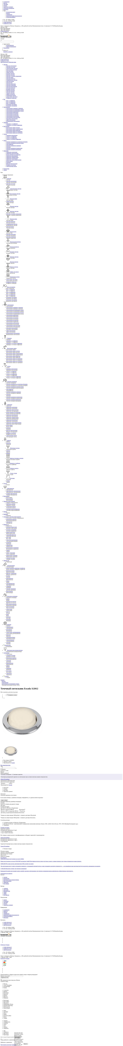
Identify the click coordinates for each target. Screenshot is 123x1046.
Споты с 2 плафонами (11, 138)
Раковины (8, 668)
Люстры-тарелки (10, 91)
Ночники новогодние (11, 527)
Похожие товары (7, 848)
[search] (1, 40)
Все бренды (6, 895)
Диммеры (8, 586)
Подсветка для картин (11, 105)
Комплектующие (10, 570)
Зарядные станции (10, 504)
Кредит (8, 13)
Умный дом (6, 560)
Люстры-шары (9, 71)
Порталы (8, 634)
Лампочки (5, 150)
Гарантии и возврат (8, 7)
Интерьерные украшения (12, 547)
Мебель (9, 440)
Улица (4, 140)
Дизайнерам (9, 14)
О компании (6, 1)
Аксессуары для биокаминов (13, 632)
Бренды (5, 3)
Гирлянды (8, 542)
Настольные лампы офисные (13, 130)
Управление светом (11, 95)
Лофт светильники (10, 120)
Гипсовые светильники (12, 118)
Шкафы (8, 453)
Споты (5, 134)
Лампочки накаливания (12, 156)
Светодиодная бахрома (11, 540)
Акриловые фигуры (11, 534)
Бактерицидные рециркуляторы (15, 650)
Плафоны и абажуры (11, 98)
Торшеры (5, 122)
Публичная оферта (10, 17)
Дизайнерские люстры (11, 80)
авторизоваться (10, 45)
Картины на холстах (11, 601)
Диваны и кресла (14, 468)
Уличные (8, 147)
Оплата (5, 5)
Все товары (6, 883)
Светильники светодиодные (13, 117)
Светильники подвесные (12, 114)
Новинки (5, 514)
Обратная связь (12, 62)
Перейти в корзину (8, 51)
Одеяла (8, 480)
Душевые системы (10, 655)
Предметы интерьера (12, 596)
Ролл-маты (8, 670)
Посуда (8, 611)
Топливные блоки (10, 637)
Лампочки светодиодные (12, 153)
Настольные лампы (12, 348)
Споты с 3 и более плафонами (13, 139)
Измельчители (9, 663)
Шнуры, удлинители (11, 573)
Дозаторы (8, 660)
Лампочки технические (12, 158)
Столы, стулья (13, 473)
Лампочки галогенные (11, 152)
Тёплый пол (9, 522)
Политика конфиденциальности (14, 16)
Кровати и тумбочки (15, 463)
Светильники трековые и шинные (14, 108)
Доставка (5, 4)
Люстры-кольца (10, 81)
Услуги (5, 483)
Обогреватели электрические (13, 491)
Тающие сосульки (10, 558)
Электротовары (11, 565)
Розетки (8, 575)
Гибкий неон (9, 545)
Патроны (8, 162)
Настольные (6, 126)
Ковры (7, 599)
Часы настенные (10, 606)
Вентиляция (6, 496)
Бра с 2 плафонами (10, 102)
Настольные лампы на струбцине (14, 132)
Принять (25, 1043)
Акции (5, 170)
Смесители (9, 673)
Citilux (4, 893)
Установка (5, 901)
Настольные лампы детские (13, 127)
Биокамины (9, 629)
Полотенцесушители (11, 519)
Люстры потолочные (11, 65)
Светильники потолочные (12, 116)
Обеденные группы (15, 448)
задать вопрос (4, 800)
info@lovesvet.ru (4, 62)
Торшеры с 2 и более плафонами (14, 125)
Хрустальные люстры (11, 69)
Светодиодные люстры (12, 68)
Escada (13, 762)
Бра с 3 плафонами (10, 103)
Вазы (7, 614)
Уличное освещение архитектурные (15, 143)
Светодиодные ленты (11, 166)
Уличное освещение (12, 381)
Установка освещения (8, 8)
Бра (4, 99)
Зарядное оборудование (9, 501)
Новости (5, 911)
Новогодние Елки (10, 532)
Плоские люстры (10, 73)
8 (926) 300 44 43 (5, 31)
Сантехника (6, 652)
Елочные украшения (11, 529)
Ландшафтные (9, 144)
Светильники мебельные (12, 112)
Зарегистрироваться (11, 46)
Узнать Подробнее (5, 779)
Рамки (7, 581)
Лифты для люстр (10, 94)
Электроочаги (9, 627)
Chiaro (4, 892)
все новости (3, 857)
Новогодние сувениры (11, 555)
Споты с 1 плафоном (11, 136)
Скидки (7, 676)
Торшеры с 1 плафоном (12, 123)
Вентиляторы (9, 498)
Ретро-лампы (9, 161)
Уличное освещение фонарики (13, 149)
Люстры (5, 64)
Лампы (8, 550)
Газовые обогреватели (11, 493)
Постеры (8, 617)
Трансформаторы (10, 583)
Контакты (5, 9)
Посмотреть (6, 47)
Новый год (6, 524)
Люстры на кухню (10, 67)
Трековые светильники (11, 135)
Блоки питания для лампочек (13, 154)
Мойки (8, 665)
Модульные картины (11, 604)
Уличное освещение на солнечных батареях (16, 141)
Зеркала (8, 450)
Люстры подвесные (11, 85)
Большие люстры (10, 89)
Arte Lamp (5, 889)
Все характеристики (5, 765)
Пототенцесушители (11, 658)
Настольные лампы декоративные (14, 129)
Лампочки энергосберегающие (13, 159)
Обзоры (5, 912)
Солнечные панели (11, 506)
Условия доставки (5, 827)
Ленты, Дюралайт (10, 552)
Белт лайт (8, 537)
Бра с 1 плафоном (10, 100)
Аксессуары (9, 609)
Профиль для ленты (11, 165)
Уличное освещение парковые (13, 145)
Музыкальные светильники (13, 121)
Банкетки (8, 443)
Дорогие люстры (10, 92)
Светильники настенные (12, 113)
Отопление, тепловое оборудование (12, 516)
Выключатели (9, 578)
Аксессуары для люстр (11, 96)
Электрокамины (10, 640)
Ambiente (5, 888)
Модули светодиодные (11, 163)
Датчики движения (11, 588)
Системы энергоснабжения (13, 509)
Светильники (6, 107)
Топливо (8, 642)
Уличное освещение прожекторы (14, 148)
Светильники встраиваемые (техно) (15, 111)
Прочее (5, 511)
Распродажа (6, 168)
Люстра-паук (9, 82)
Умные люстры (10, 72)
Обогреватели (10, 488)
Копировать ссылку (12, 695)
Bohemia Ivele (6, 891)
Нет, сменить (6, 29)
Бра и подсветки (11, 287)
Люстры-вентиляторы (11, 86)
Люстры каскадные (11, 83)
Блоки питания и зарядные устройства (15, 568)
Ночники (8, 619)
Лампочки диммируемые (12, 157)
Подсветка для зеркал (11, 104)
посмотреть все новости (6, 873)
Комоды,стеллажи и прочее (16, 458)
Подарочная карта (10, 12)
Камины (9, 624)
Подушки (12, 478)
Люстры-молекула (10, 78)
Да (1, 29)
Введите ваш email (5, 976)
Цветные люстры (10, 74)
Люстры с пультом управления (13, 76)
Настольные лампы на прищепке (14, 131)
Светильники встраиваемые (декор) (15, 109)
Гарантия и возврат (8, 905)
